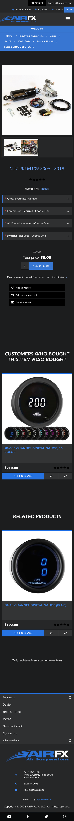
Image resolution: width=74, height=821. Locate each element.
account (43, 9)
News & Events (13, 726)
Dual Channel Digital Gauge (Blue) (35, 605)
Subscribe (37, 3)
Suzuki (45, 188)
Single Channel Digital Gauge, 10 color (33, 450)
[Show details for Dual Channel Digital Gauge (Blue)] (37, 566)
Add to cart (41, 266)
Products (9, 697)
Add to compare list (26, 295)
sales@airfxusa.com (34, 790)
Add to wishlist (23, 287)
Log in (59, 9)
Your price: (31, 258)
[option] (11, 147)
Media (7, 719)
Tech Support (12, 712)
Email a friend (23, 302)
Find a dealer (23, 9)
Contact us (10, 733)
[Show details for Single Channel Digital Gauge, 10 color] (37, 409)
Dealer (7, 704)
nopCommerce (43, 799)
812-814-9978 (31, 783)
